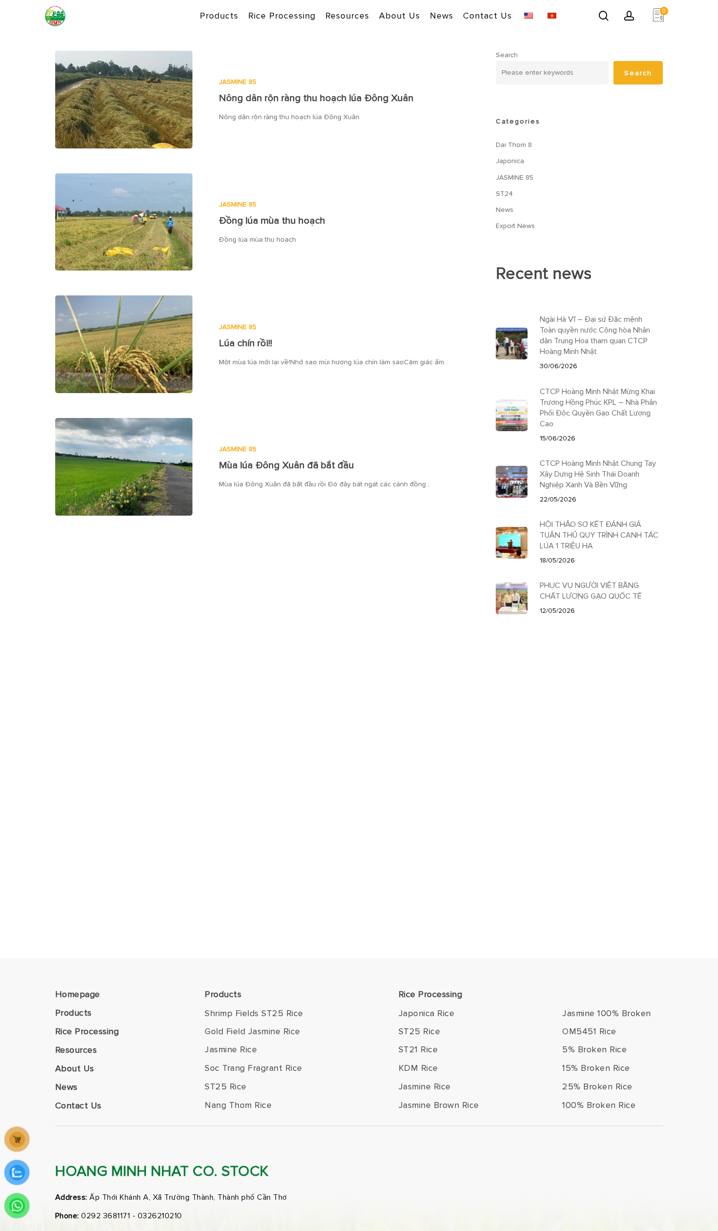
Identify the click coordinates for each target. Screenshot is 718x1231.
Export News (515, 226)
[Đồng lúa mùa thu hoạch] (123, 222)
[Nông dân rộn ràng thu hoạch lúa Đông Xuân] (123, 99)
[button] (254, 1014)
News (504, 210)
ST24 (504, 193)
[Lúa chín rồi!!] (123, 344)
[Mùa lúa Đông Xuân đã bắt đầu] (123, 467)
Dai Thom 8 (514, 145)
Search (507, 55)
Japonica (510, 161)
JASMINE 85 (237, 82)
